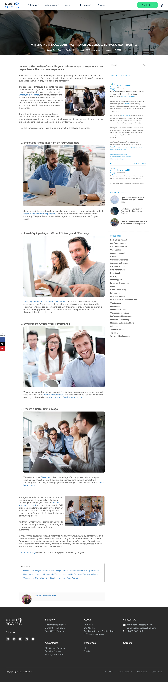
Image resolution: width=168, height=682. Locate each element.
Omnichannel (115, 303)
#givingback (127, 156)
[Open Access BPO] (13, 621)
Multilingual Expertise (55, 648)
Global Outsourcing (118, 290)
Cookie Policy (157, 672)
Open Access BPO (124, 86)
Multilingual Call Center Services (123, 300)
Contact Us (147, 5)
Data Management (117, 270)
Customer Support (117, 266)
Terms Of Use (108, 672)
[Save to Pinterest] (2, 348)
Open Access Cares (118, 309)
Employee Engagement (119, 283)
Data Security (115, 273)
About (68, 5)
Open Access (115, 306)
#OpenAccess (125, 116)
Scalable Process (53, 651)
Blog (86, 648)
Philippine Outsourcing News (122, 323)
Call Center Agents (118, 243)
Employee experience (29, 94)
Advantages (51, 5)
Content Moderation (118, 253)
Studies (87, 651)
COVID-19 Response (94, 634)
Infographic (115, 293)
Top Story (114, 333)
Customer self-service (119, 263)
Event (112, 286)
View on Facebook (139, 163)
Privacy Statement (125, 672)
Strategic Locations (54, 654)
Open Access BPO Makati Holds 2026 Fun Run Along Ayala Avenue (50, 578)
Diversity (113, 276)
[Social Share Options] (111, 163)
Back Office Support (118, 240)
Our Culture (89, 628)
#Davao (127, 104)
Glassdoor (45, 477)
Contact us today (27, 552)
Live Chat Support (117, 296)
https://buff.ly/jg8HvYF (127, 96)
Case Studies (115, 250)
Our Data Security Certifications (99, 631)
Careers (101, 5)
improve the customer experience (39, 213)
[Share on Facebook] (2, 339)
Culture (113, 256)
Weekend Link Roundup (119, 336)
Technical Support (117, 329)
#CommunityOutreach (117, 159)
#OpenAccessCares (116, 154)
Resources (85, 5)
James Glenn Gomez (55, 50)
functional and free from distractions (66, 397)
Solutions (32, 5)
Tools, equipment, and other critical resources (45, 301)
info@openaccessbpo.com (140, 624)
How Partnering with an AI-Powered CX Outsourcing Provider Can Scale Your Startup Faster (60, 574)
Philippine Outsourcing (119, 319)
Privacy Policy (142, 672)
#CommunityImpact (116, 156)
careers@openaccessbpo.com (141, 628)
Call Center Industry (118, 246)
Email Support (116, 280)
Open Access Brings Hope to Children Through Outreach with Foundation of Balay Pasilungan (61, 570)
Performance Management (121, 316)
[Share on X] (2, 344)
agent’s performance (53, 394)
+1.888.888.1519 (135, 631)
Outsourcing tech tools (119, 313)
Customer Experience (119, 260)
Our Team (88, 624)
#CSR (125, 154)
